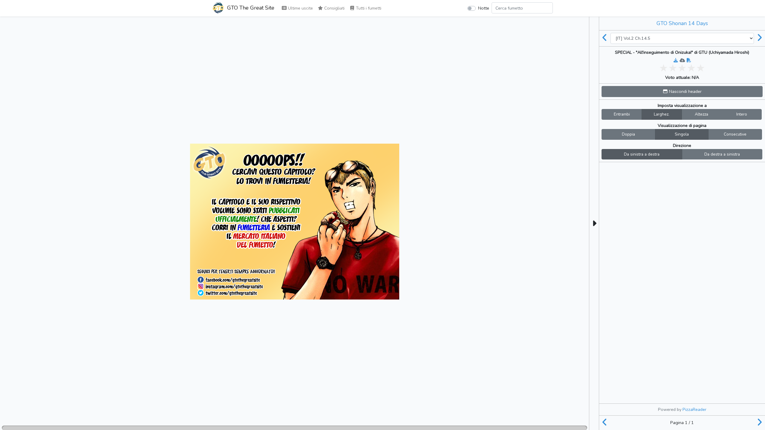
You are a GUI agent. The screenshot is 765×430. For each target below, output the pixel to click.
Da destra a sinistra (722, 154)
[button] (682, 91)
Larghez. (661, 114)
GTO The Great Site (250, 7)
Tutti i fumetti (368, 8)
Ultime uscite (300, 8)
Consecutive (735, 134)
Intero (741, 114)
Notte (483, 8)
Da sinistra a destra (642, 154)
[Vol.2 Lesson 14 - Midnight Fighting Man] (605, 38)
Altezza (701, 114)
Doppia (628, 134)
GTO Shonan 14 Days (682, 23)
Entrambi (622, 114)
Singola (682, 134)
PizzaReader (694, 409)
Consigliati (334, 8)
